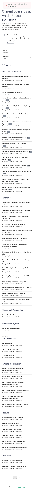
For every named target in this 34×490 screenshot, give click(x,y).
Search (5, 50)
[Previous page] (11, 477)
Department (6, 56)
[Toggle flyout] (30, 58)
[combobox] (3, 58)
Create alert (10, 43)
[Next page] (22, 477)
